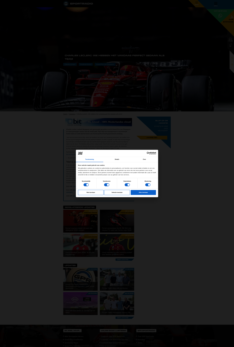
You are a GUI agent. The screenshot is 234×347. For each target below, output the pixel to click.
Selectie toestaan (117, 192)
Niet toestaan (91, 192)
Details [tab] (117, 159)
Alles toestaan (143, 192)
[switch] (106, 184)
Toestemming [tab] (89, 159)
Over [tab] (144, 159)
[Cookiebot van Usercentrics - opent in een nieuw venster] (148, 153)
